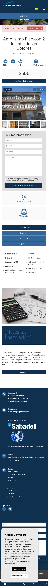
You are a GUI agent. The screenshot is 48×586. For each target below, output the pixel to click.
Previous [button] (3, 103)
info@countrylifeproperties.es (18, 412)
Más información (15, 460)
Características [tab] (24, 227)
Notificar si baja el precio (24, 81)
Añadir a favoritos (39, 65)
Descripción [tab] (24, 233)
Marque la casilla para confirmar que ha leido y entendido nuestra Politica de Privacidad (22, 180)
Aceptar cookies (19, 569)
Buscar (25, 16)
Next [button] (44, 103)
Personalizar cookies (19, 576)
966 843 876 (20, 395)
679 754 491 (23, 401)
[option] (24, 103)
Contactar (24, 372)
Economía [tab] (24, 238)
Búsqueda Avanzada (35, 28)
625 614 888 (24, 398)
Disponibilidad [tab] (24, 244)
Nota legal (40, 573)
